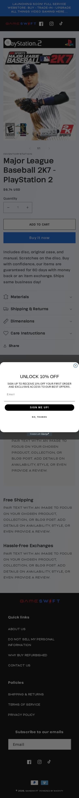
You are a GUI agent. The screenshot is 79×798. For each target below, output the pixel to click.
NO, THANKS (39, 417)
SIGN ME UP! (39, 407)
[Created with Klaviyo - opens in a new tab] (39, 434)
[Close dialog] (75, 365)
